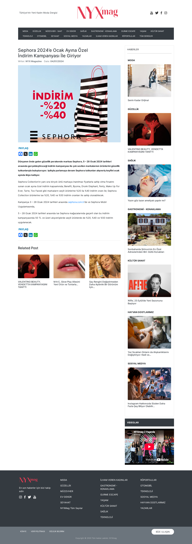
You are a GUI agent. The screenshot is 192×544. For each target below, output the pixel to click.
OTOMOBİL (42, 36)
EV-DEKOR (71, 31)
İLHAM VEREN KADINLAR (107, 36)
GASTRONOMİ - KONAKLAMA (104, 31)
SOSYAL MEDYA (71, 36)
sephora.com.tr (76, 202)
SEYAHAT (55, 36)
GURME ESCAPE (128, 31)
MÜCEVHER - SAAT (54, 31)
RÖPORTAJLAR (128, 36)
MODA (25, 31)
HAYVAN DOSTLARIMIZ (152, 502)
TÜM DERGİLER (146, 36)
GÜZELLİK (37, 31)
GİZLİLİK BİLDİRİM (56, 531)
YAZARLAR (87, 36)
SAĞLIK (83, 31)
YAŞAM (143, 31)
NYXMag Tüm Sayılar (71, 508)
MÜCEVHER (66, 491)
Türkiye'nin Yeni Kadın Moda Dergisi (38, 12)
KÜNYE (23, 531)
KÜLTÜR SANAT (157, 31)
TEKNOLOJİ (28, 36)
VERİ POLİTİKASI (38, 531)
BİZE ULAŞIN (163, 531)
